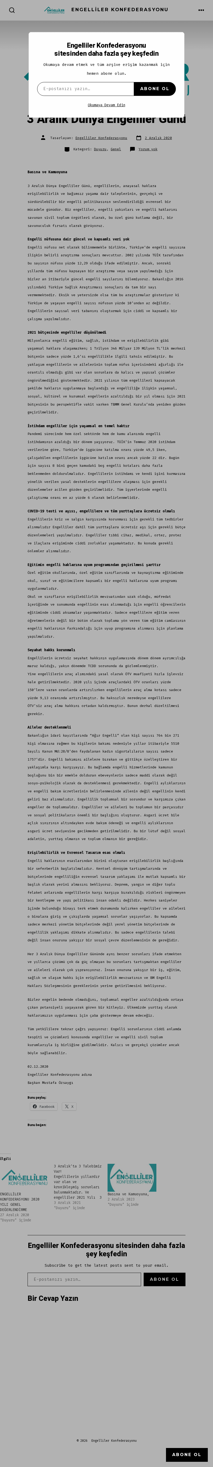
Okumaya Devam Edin (106, 105)
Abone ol (155, 88)
